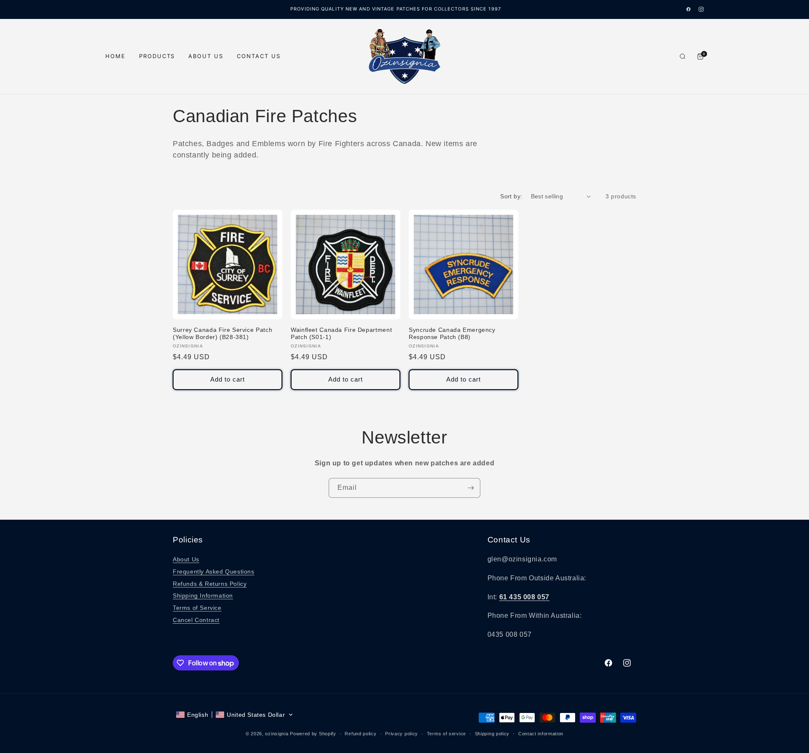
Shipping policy (492, 733)
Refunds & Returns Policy (209, 583)
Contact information (540, 733)
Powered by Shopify (313, 733)
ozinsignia (276, 733)
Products (157, 56)
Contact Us (259, 56)
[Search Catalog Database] (682, 56)
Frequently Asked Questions (213, 571)
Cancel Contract (196, 620)
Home (115, 56)
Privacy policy (401, 733)
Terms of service (446, 733)
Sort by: (511, 196)
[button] (235, 714)
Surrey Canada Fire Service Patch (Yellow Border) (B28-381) (222, 334)
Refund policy (360, 733)
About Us (205, 56)
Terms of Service (197, 607)
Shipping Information (203, 595)
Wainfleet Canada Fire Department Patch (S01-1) (341, 334)
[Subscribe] (470, 488)
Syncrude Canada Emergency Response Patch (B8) (452, 334)
